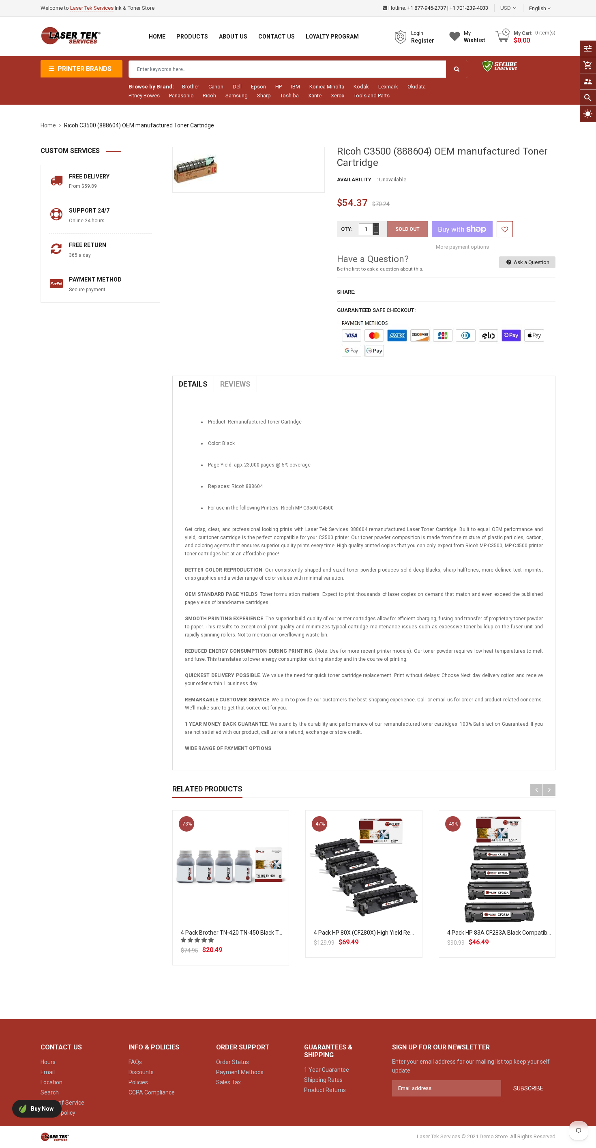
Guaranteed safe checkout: (376, 310)
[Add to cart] (231, 895)
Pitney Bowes (144, 95)
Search (50, 1092)
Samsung (236, 95)
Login (417, 33)
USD (517, 8)
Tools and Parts (372, 95)
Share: (346, 292)
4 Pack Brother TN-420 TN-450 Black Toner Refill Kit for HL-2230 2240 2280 (276, 932)
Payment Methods (240, 1072)
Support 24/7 (89, 210)
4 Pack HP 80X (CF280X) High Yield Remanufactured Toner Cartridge (401, 932)
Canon (215, 87)
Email (48, 1072)
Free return (87, 245)
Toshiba (289, 95)
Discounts (141, 1072)
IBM (295, 87)
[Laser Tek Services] (55, 1137)
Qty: (347, 229)
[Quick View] (248, 895)
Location (51, 1082)
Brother (190, 87)
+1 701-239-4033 (469, 8)
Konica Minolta (326, 87)
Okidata (416, 87)
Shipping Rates (323, 1080)
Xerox (337, 95)
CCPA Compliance (152, 1092)
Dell (237, 87)
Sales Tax (228, 1082)
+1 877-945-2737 (426, 8)
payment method (95, 279)
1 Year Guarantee (326, 1069)
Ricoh (209, 95)
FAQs (135, 1062)
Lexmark (388, 87)
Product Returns (325, 1090)
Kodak (361, 87)
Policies (138, 1082)
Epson (258, 87)
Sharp (264, 95)
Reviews (235, 384)
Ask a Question (530, 262)
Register (422, 40)
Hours (48, 1062)
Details (193, 384)
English (538, 8)
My (474, 36)
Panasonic (181, 95)
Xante (315, 95)
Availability (354, 179)
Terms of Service (62, 1102)
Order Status (232, 1062)
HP (278, 87)
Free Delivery (89, 176)
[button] (198, 940)
